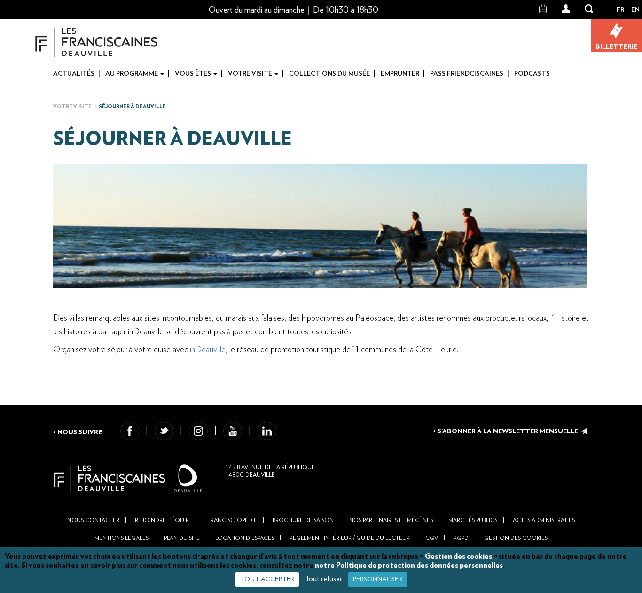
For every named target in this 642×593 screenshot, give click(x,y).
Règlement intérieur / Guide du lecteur (350, 538)
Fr (620, 10)
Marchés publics (472, 520)
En (635, 10)
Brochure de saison (303, 520)
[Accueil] (96, 42)
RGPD (461, 538)
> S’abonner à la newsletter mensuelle (506, 431)
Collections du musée (329, 73)
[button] (566, 9)
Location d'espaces (244, 538)
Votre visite (251, 73)
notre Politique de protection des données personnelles (409, 565)
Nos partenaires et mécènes (391, 520)
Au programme (132, 73)
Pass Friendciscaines (466, 73)
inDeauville (208, 350)
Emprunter (400, 73)
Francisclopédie (232, 520)
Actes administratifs (544, 520)
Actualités (73, 73)
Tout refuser (323, 579)
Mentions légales (121, 538)
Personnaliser (377, 579)
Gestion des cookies (458, 556)
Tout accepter (267, 579)
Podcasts (532, 73)
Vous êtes (193, 73)
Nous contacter (93, 520)
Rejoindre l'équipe (163, 520)
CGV (431, 538)
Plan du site (182, 538)
